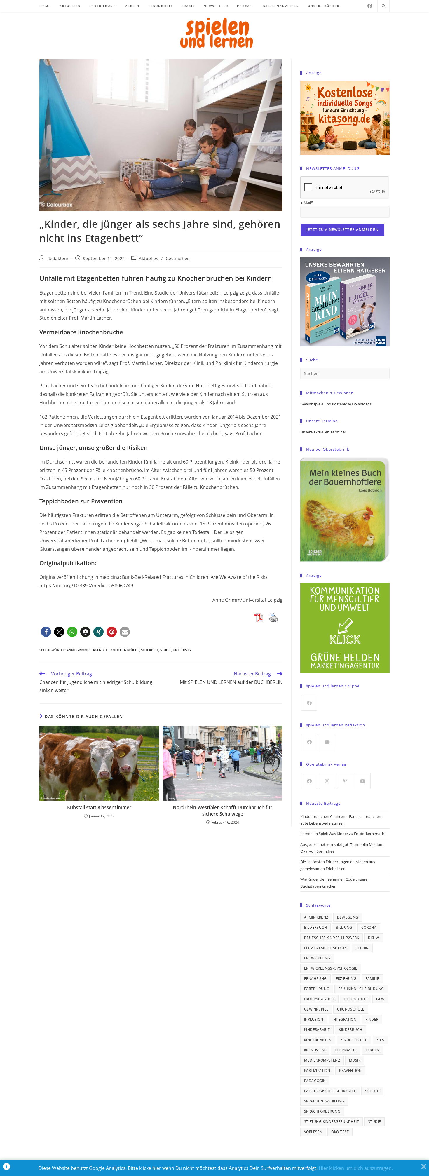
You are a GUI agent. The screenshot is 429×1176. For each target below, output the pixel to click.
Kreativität (315, 1050)
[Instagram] (327, 781)
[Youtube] (327, 742)
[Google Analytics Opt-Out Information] (6, 1168)
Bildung (344, 927)
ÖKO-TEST (340, 1131)
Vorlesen (313, 1131)
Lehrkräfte (346, 1050)
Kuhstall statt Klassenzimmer (99, 807)
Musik (354, 1060)
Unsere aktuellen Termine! (323, 432)
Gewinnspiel (316, 1009)
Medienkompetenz (322, 1060)
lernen (372, 1050)
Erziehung (346, 978)
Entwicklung (317, 958)
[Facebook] (369, 6)
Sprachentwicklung (324, 1101)
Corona (368, 927)
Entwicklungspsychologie (330, 968)
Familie (372, 978)
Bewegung (347, 917)
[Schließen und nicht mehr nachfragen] (423, 1168)
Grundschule (350, 1009)
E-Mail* (306, 202)
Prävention (350, 1070)
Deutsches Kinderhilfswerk (331, 937)
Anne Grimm (77, 650)
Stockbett (149, 650)
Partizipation (317, 1070)
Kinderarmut (317, 1029)
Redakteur (58, 258)
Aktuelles (148, 258)
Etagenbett (99, 650)
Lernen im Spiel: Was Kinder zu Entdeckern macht (343, 833)
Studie (165, 650)
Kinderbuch (350, 1029)
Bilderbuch (315, 927)
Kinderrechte (354, 1039)
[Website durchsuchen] (383, 6)
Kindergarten (318, 1039)
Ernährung (315, 978)
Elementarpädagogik (325, 947)
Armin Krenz (316, 917)
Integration (344, 1019)
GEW (380, 998)
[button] (46, 632)
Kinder (371, 1019)
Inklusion (313, 1019)
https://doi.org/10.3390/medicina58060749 (86, 585)
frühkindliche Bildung (361, 988)
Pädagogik (314, 1080)
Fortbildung (316, 988)
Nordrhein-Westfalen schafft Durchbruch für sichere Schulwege (222, 810)
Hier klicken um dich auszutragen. (356, 1168)
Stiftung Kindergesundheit (331, 1121)
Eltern (362, 947)
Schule (372, 1090)
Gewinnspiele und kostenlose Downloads (336, 404)
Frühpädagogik (319, 998)
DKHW (373, 937)
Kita (380, 1039)
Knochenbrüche (125, 650)
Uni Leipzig (182, 650)
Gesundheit (178, 258)
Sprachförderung (322, 1111)
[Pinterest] (345, 781)
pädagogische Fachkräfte (330, 1090)
